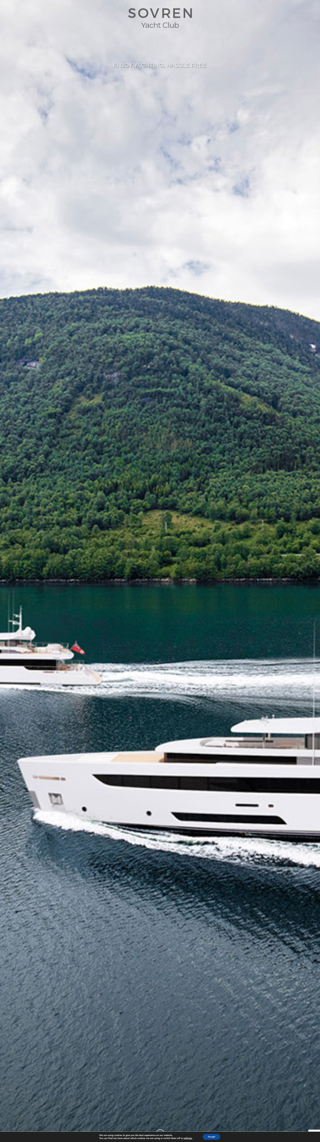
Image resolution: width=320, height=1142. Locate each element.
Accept (211, 1136)
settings (188, 1138)
